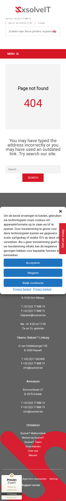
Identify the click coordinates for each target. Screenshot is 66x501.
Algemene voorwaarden (34, 479)
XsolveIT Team (33, 442)
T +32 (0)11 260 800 (33, 359)
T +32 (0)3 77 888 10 (33, 306)
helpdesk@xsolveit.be (33, 315)
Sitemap (54, 479)
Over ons (33, 450)
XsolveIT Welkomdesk (33, 433)
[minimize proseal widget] (20, 477)
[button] (60, 211)
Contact (41, 23)
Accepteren (33, 262)
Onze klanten (33, 446)
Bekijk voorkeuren (33, 282)
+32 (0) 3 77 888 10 (22, 19)
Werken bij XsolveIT (33, 437)
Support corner (31, 485)
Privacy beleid (22, 289)
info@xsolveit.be (33, 367)
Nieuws (33, 455)
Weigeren (33, 272)
